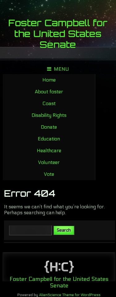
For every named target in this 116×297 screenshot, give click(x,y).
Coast (49, 103)
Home (49, 80)
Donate (49, 127)
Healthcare (49, 150)
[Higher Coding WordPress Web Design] (59, 267)
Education (49, 139)
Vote (49, 174)
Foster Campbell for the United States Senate (58, 33)
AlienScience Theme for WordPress (70, 295)
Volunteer (49, 162)
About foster (49, 92)
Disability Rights (49, 115)
